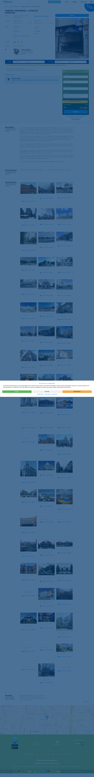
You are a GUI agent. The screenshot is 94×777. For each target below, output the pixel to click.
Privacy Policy (48, 394)
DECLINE (47, 391)
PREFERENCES (77, 391)
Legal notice (54, 394)
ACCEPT (17, 391)
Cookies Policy (40, 394)
